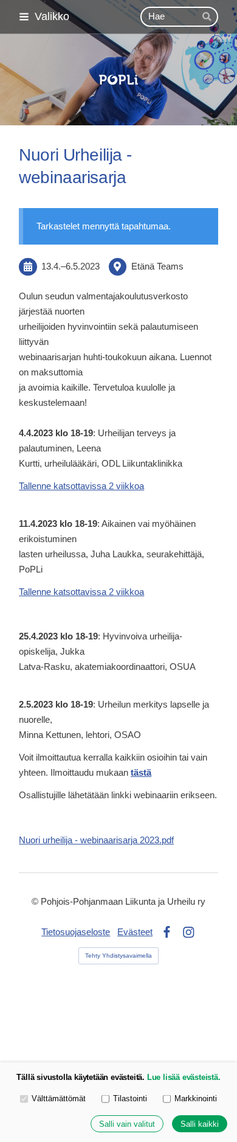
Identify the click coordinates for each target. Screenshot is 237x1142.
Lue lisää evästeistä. (184, 1077)
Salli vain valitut (127, 1124)
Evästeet (135, 932)
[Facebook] (166, 932)
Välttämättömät (59, 1098)
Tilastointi (130, 1098)
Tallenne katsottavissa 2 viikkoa (81, 486)
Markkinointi (195, 1098)
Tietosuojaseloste (75, 932)
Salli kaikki (199, 1124)
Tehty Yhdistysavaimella (118, 955)
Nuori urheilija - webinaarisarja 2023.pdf (96, 840)
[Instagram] (188, 932)
